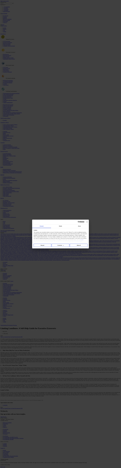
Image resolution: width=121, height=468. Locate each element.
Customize (59, 245)
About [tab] (79, 226)
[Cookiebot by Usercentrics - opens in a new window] (78, 222)
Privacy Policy (78, 241)
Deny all (42, 245)
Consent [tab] (41, 226)
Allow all (79, 245)
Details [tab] (60, 226)
